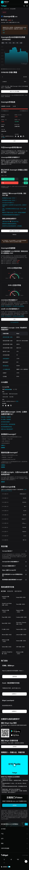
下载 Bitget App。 (15, 221)
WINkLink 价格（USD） (5, 640)
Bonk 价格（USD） (6, 623)
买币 (14, 141)
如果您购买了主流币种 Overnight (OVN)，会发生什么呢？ (14, 205)
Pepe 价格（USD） (6, 617)
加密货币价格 (6, 8)
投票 (26, 179)
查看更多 (3, 481)
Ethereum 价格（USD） (19, 653)
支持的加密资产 (6, 358)
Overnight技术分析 (14, 322)
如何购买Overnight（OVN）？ (9, 198)
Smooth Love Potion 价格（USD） (7, 604)
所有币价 (14, 234)
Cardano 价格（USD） (21, 617)
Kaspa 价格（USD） (21, 597)
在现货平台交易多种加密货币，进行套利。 (12, 226)
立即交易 (14, 746)
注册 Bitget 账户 (6, 221)
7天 (6, 42)
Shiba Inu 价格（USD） (5, 611)
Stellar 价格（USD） (7, 646)
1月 (10, 42)
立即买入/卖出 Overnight (14, 230)
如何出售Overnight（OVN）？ (9, 200)
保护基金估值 (5, 365)
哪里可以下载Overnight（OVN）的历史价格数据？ (14, 212)
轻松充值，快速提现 (6, 417)
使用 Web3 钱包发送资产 (7, 429)
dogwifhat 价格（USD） (5, 597)
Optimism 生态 (5, 396)
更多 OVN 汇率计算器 (14, 91)
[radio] (5, 389)
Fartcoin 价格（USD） (21, 629)
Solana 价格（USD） (21, 640)
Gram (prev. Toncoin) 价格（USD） (21, 623)
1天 (2, 42)
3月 (13, 42)
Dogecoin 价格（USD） (19, 611)
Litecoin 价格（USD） (21, 634)
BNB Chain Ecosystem (13, 393)
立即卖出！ (3, 465)
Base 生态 (11, 396)
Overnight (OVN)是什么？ (8, 202)
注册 (4, 32)
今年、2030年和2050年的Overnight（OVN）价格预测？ (14, 209)
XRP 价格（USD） (20, 646)
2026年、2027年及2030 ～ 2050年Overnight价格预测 (12, 306)
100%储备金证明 (6, 369)
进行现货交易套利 (5, 421)
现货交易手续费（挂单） (8, 337)
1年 (17, 42)
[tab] (14, 829)
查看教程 (3, 447)
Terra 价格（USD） (21, 604)
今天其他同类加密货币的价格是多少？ (11, 214)
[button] (14, 829)
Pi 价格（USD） (6, 629)
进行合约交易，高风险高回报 (8, 424)
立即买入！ (3, 445)
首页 (2, 8)
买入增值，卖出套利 (6, 419)
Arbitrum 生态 (5, 393)
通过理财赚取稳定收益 (6, 426)
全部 (21, 42)
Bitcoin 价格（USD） (7, 634)
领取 (26, 824)
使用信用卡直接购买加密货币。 (9, 223)
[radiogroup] (8, 389)
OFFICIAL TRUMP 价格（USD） (7, 653)
